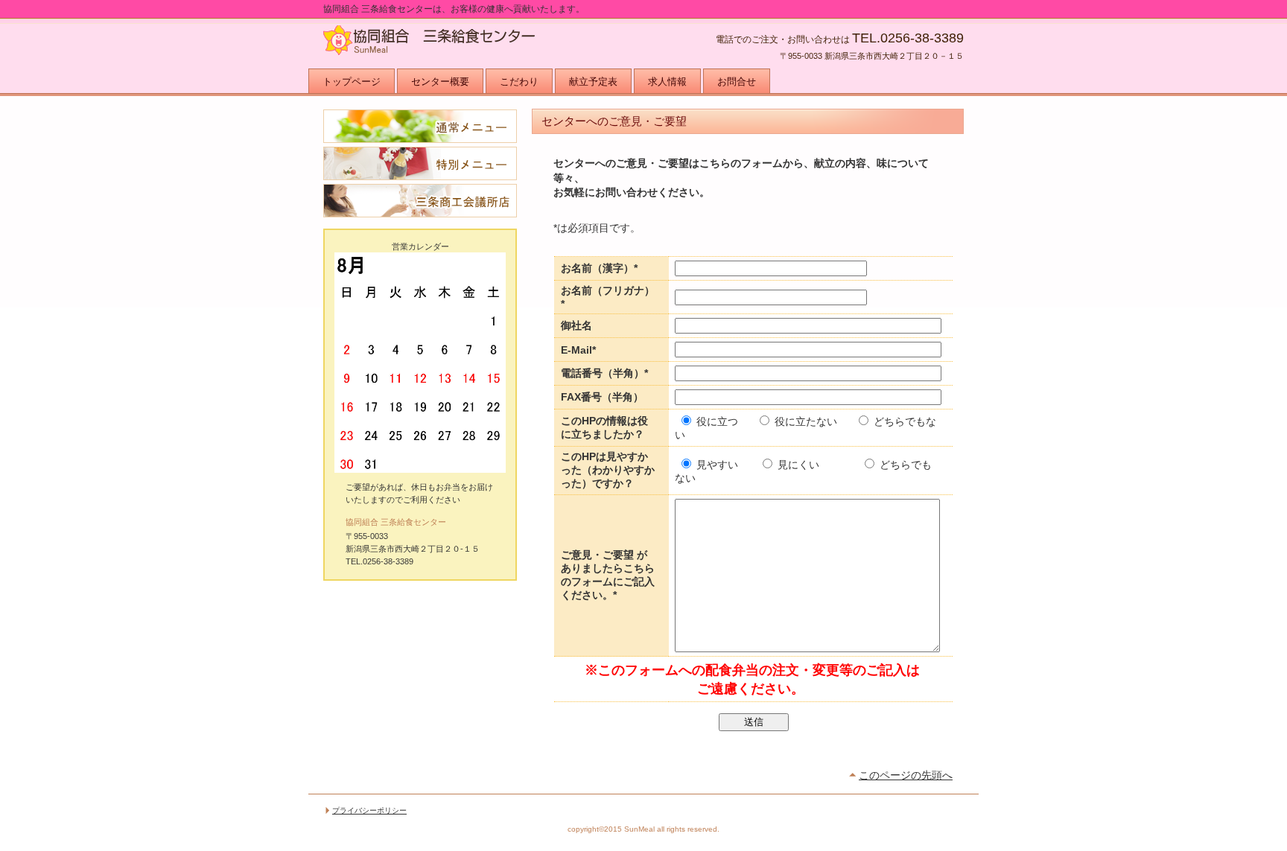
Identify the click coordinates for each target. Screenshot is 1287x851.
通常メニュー (420, 126)
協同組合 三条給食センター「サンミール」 (472, 44)
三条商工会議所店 (420, 200)
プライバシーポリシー (369, 810)
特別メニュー (420, 163)
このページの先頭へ (906, 775)
